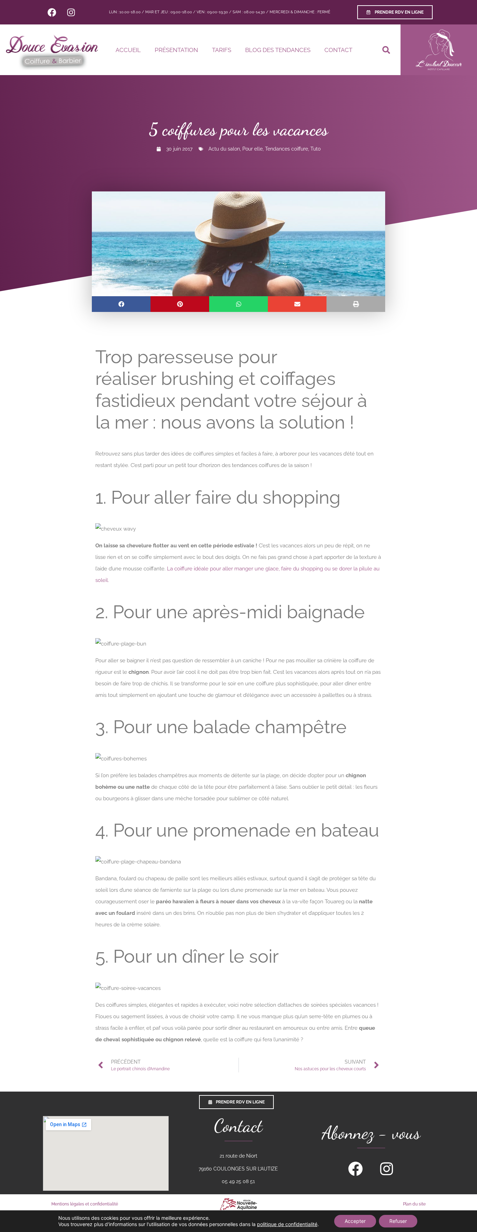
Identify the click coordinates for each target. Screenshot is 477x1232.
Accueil (128, 49)
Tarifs (221, 49)
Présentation (176, 49)
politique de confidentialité (287, 1224)
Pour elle (252, 149)
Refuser (398, 1221)
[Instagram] (71, 12)
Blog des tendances (277, 49)
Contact (338, 49)
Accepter (355, 1221)
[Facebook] (51, 12)
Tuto (315, 149)
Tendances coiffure (286, 149)
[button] (386, 50)
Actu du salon (224, 149)
